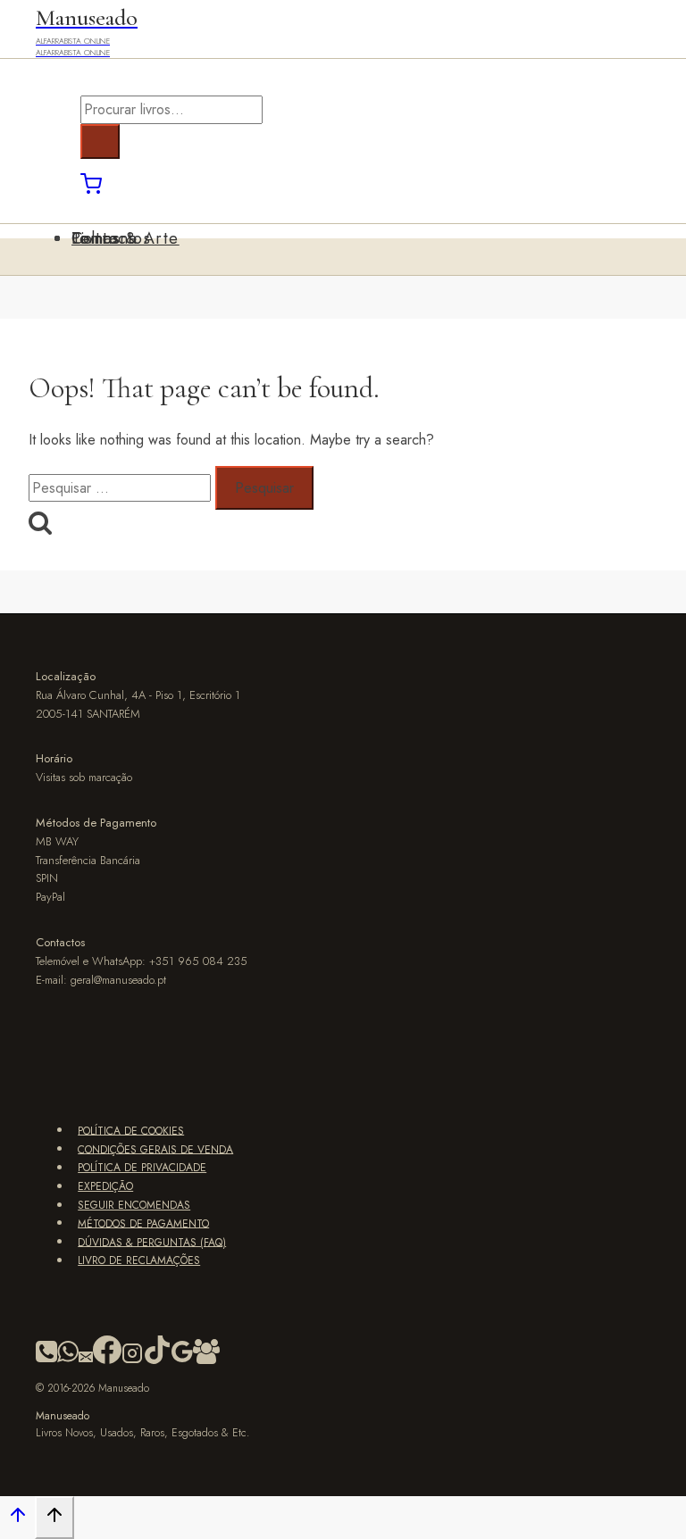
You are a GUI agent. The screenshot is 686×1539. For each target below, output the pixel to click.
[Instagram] (132, 1360)
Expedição (105, 1186)
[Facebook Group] (206, 1360)
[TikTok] (157, 1360)
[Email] (86, 1360)
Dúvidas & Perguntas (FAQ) (152, 1242)
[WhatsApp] (68, 1360)
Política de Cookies (131, 1130)
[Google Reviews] (182, 1360)
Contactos (111, 238)
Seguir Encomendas (134, 1205)
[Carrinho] (91, 189)
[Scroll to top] (17, 1520)
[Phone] (46, 1360)
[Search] (100, 141)
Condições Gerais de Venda (155, 1149)
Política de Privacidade (142, 1168)
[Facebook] (107, 1360)
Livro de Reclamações (139, 1260)
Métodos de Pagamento (143, 1223)
